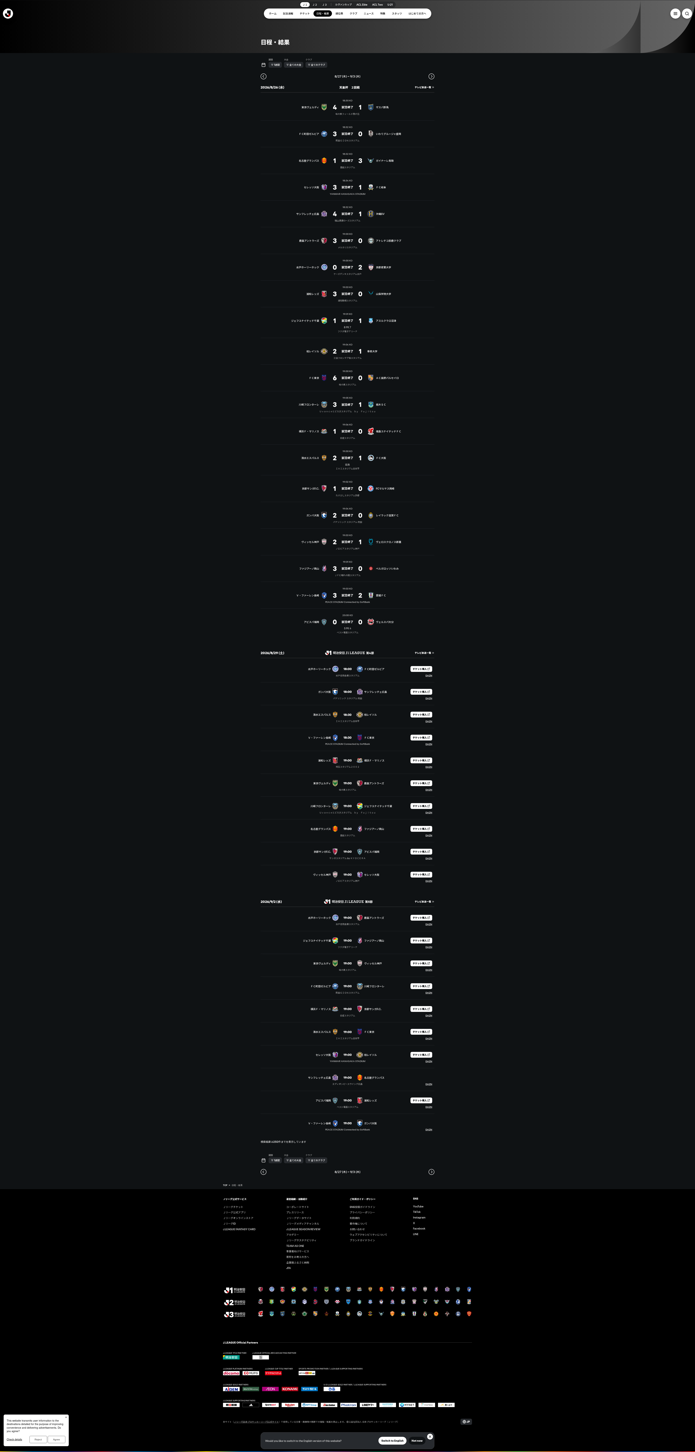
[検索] (687, 14)
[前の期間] (263, 76)
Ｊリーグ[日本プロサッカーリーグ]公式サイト (256, 1421)
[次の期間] (431, 76)
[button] (675, 14)
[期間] (263, 65)
